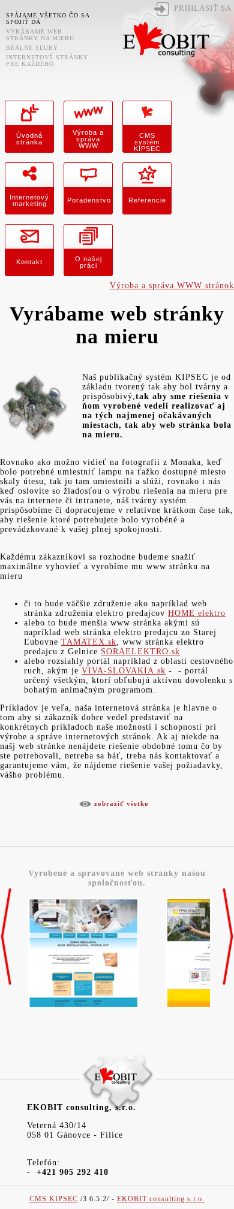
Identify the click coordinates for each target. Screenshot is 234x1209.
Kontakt (29, 261)
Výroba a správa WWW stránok (172, 285)
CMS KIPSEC (53, 1199)
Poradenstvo (89, 200)
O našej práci (88, 262)
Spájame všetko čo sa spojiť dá (47, 18)
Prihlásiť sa (203, 8)
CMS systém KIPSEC (147, 142)
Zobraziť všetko (121, 803)
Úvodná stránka (29, 139)
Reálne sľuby (32, 47)
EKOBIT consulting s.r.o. (161, 1199)
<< (6, 937)
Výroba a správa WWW (88, 139)
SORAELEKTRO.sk (140, 651)
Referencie (147, 200)
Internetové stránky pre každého (47, 60)
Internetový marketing (29, 200)
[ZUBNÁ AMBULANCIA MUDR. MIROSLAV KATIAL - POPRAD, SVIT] (83, 1008)
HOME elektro (197, 613)
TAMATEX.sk (88, 641)
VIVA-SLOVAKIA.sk (124, 670)
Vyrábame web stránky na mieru (40, 34)
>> (228, 937)
